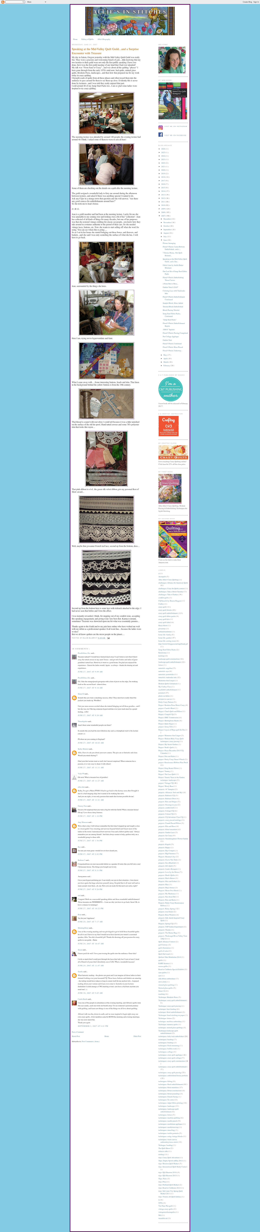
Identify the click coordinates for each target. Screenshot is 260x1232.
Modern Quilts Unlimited (167, 683)
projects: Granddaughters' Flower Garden (173, 838)
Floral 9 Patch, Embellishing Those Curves (173, 278)
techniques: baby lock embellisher (171, 1036)
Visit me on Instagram (176, 126)
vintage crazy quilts (165, 1209)
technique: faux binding (167, 1009)
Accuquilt (162, 576)
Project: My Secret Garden (168, 744)
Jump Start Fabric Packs (167, 649)
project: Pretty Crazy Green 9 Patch (171, 759)
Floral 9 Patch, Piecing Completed (175, 333)
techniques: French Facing (168, 1096)
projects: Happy (164, 847)
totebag (161, 1154)
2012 (163, 198)
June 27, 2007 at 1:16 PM (90, 816)
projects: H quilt (164, 844)
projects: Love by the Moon (168, 872)
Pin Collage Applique (171, 336)
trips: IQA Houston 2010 (167, 1172)
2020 (163, 170)
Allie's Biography (104, 39)
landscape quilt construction (169, 659)
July (165, 236)
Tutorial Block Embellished (173, 306)
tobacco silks (163, 1151)
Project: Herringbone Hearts (168, 720)
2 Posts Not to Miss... (170, 283)
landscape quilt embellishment (169, 662)
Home (75, 39)
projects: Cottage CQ (166, 811)
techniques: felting (165, 1081)
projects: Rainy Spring (166, 908)
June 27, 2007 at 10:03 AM (91, 743)
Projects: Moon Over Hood (168, 890)
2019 (163, 173)
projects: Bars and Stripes (167, 801)
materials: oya (163, 671)
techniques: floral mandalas (168, 1087)
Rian (80, 914)
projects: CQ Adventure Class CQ (170, 817)
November (167, 222)
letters (160, 665)
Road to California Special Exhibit (171, 969)
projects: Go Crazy (165, 835)
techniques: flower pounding (169, 1093)
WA (160, 1215)
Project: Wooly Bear (166, 786)
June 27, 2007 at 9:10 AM (90, 688)
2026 (163, 149)
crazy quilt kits (164, 619)
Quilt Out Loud (164, 954)
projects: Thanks (164, 930)
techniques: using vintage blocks (170, 1136)
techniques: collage (165, 1052)
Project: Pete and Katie (167, 756)
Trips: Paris (162, 1178)
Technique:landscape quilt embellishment (168, 1032)
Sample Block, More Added (173, 303)
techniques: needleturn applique (170, 1124)
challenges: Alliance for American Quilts (173, 583)
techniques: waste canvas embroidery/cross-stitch (168, 1140)
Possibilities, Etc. (84, 653)
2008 (163, 212)
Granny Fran (82, 806)
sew (160, 975)
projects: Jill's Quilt (165, 866)
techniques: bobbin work (167, 1048)
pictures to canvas (165, 699)
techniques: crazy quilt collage (169, 1058)
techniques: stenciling (166, 1130)
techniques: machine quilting (169, 1118)
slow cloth (162, 981)
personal (161, 693)
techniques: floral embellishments (170, 1084)
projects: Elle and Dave (167, 826)
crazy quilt (162, 607)
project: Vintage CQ (166, 783)
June (165, 240)
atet (79, 895)
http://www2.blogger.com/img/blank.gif (173, 644)
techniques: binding (166, 1042)
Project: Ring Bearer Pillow (168, 768)
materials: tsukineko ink (167, 677)
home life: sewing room (167, 641)
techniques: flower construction (170, 1090)
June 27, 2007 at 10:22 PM (91, 908)
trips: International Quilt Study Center (172, 1166)
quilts (160, 960)
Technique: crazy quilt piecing (169, 1006)
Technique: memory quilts (168, 1024)
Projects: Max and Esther (167, 881)
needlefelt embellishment (167, 689)
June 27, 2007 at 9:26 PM (90, 889)
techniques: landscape (166, 1106)
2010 (163, 205)
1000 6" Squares (169, 329)
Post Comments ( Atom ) (91, 1041)
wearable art (163, 1218)
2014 (163, 191)
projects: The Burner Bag (167, 933)
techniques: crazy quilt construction (171, 1061)
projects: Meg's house (166, 887)
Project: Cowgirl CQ (166, 714)
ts (159, 1200)
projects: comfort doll (166, 807)
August (166, 233)
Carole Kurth (83, 999)
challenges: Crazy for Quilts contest (171, 588)
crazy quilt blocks (165, 610)
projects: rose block (165, 911)
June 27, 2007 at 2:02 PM (90, 854)
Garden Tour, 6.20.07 (170, 287)
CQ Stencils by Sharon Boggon (170, 601)
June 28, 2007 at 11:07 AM (91, 965)
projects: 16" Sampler (166, 789)
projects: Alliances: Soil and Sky (170, 792)
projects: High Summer (167, 853)
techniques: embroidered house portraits (173, 1075)
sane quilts (162, 972)
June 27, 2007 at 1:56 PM (90, 840)
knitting (161, 656)
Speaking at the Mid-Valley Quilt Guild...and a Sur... (175, 260)
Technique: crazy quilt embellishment (172, 1000)
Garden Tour (167, 340)
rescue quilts (163, 966)
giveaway (162, 628)
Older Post (137, 1036)
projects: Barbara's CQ (166, 795)
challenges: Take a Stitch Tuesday (171, 591)
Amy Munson (83, 822)
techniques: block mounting (169, 1045)
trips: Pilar (162, 1182)
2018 (163, 177)
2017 (163, 180)
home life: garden (165, 638)
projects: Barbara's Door (167, 798)
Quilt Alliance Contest (166, 941)
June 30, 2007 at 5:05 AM (90, 993)
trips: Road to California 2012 (169, 1188)
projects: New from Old (167, 897)
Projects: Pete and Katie (167, 900)
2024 (163, 156)
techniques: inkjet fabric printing (170, 1103)
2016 (163, 184)
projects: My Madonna (167, 893)
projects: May (163, 884)
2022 (163, 163)
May (165, 355)
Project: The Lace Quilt (167, 774)
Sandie (80, 971)
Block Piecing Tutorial (171, 310)
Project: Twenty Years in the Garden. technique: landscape (171, 778)
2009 (163, 208)
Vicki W (81, 773)
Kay (79, 847)
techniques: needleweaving (168, 1127)
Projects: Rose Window (167, 915)
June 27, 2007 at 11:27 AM (91, 781)
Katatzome (162, 652)
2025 (163, 152)
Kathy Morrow (83, 749)
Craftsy (161, 604)
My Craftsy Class (164, 686)
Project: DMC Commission (168, 717)
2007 (163, 216)
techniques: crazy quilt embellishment (172, 1066)
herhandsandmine (165, 631)
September (167, 229)
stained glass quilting (166, 985)
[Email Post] (108, 638)
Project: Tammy (164, 771)
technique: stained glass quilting (170, 1027)
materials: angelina (165, 668)
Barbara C (82, 860)
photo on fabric (164, 696)
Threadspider (83, 721)
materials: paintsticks (166, 674)
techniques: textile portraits (168, 1133)
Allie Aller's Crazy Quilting (168, 579)
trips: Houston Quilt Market (168, 1163)
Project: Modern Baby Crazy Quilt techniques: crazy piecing (171, 740)
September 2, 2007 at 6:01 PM (93, 1026)
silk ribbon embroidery (167, 978)
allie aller (89, 638)
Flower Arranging (169, 243)
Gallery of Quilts (87, 39)
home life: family (164, 634)
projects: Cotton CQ (166, 814)
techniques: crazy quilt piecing (170, 1072)
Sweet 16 (161, 991)
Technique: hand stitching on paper (171, 1015)
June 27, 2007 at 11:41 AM (91, 800)
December (167, 219)
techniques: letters (165, 1115)
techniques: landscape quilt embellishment (168, 1110)
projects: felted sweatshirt (168, 829)
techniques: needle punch (168, 1121)
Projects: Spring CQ (165, 923)
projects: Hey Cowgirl (166, 850)
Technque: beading (165, 1145)
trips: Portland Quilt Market (168, 1184)
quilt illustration (164, 948)
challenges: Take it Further (168, 594)
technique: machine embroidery (170, 1021)
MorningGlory (83, 928)
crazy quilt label (164, 622)
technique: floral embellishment (170, 1012)
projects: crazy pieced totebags (169, 820)
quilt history (163, 944)
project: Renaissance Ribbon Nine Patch (173, 762)
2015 (163, 187)
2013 (163, 194)
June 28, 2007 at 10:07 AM (91, 943)
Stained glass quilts (165, 988)
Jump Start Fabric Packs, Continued (172, 315)
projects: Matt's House (166, 878)
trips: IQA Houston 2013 (167, 1175)
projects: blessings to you (167, 804)
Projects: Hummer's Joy (167, 856)
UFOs (160, 1203)
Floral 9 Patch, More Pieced (173, 347)
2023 (163, 159)
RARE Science (164, 963)
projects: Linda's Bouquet (168, 869)
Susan (80, 949)
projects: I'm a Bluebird (167, 863)
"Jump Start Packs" (169, 319)
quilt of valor (163, 951)
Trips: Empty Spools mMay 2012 (170, 1160)
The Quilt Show (164, 1148)
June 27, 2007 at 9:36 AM (90, 715)
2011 (163, 201)
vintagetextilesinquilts (167, 1212)
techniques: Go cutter (166, 1100)
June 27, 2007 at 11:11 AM (91, 767)
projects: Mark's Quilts (166, 875)
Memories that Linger (166, 680)
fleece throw (163, 625)
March (166, 362)
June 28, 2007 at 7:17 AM (90, 921)
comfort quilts (163, 597)
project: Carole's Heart (166, 708)
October (166, 226)
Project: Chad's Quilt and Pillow (170, 711)
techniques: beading (166, 1039)
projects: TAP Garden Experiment (170, 926)
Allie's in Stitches (130, 12)
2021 (163, 166)
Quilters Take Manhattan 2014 (169, 957)
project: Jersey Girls (165, 726)
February (166, 365)
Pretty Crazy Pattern (165, 702)
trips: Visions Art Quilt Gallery (169, 1196)
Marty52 (81, 694)
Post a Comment (78, 1032)
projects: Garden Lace (166, 832)
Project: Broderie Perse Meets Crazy (171, 705)
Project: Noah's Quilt (166, 747)
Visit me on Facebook (175, 135)
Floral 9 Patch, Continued (172, 343)
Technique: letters (165, 1018)
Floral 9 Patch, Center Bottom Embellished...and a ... (174, 248)
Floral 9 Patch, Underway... (172, 350)
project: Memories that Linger (169, 735)
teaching (161, 994)
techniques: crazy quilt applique (170, 1055)
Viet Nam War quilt (165, 1206)
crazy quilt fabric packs (167, 616)
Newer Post (76, 1036)
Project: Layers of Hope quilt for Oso (172, 730)
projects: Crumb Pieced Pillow (169, 823)
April (165, 358)
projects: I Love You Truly (168, 860)
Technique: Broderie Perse (168, 997)
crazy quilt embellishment (168, 613)
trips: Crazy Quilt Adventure (169, 1157)
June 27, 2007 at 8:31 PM (90, 870)
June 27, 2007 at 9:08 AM (90, 671)
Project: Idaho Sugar (166, 723)
